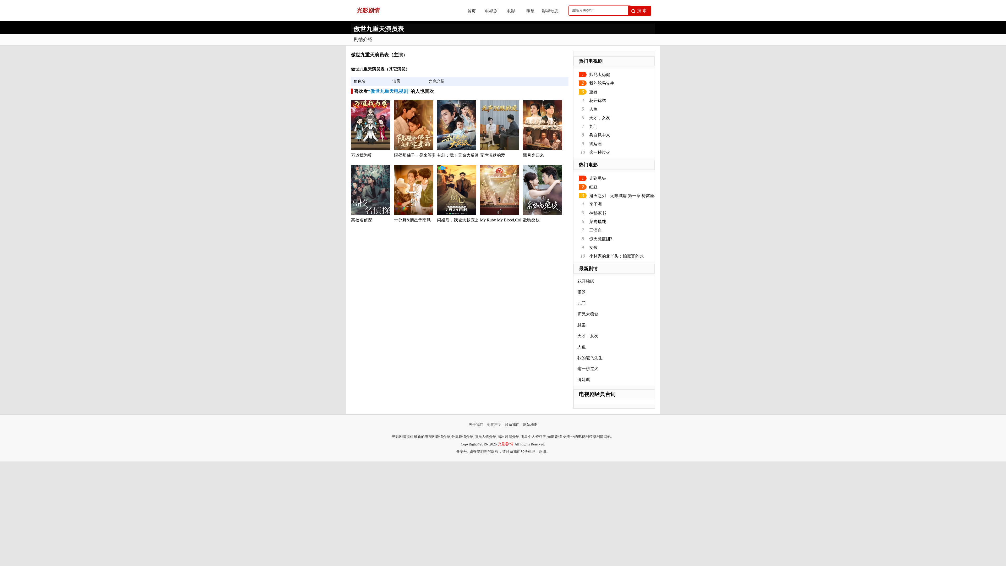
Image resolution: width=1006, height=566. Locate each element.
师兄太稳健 (599, 74)
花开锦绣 (597, 100)
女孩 (593, 247)
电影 (511, 11)
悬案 (581, 325)
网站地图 (530, 425)
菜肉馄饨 (597, 221)
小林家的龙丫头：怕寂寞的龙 (616, 256)
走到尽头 (597, 178)
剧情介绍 (363, 39)
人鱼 (593, 109)
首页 (471, 11)
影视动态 (550, 11)
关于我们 (476, 425)
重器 (593, 92)
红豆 (593, 187)
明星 (530, 11)
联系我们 (512, 425)
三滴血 (595, 230)
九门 (593, 126)
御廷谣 (595, 144)
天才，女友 (599, 118)
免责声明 (494, 425)
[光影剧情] (403, 19)
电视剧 (491, 11)
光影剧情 (505, 444)
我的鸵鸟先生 (601, 83)
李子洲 (595, 204)
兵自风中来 (599, 135)
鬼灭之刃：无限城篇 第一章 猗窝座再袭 (626, 195)
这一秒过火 (599, 152)
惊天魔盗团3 (600, 239)
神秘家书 (597, 213)
